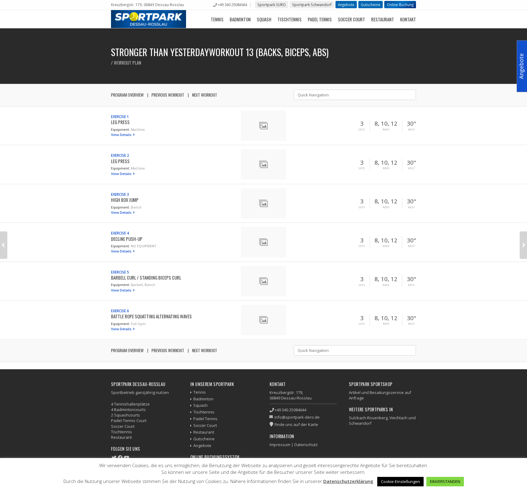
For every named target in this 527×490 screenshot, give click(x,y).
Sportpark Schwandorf (312, 4)
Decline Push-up (126, 238)
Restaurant (382, 19)
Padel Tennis (320, 19)
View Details (121, 134)
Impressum (280, 444)
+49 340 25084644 (232, 4)
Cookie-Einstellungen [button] (400, 481)
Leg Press (120, 122)
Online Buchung (400, 4)
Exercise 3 (120, 194)
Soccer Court (351, 19)
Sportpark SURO (271, 4)
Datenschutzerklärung (348, 481)
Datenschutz (306, 444)
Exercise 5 (120, 272)
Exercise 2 (120, 155)
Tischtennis (290, 19)
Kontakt (408, 19)
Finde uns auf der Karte (296, 424)
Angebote (346, 4)
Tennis (217, 19)
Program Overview (127, 95)
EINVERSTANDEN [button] (445, 481)
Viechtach (398, 417)
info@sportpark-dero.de (297, 417)
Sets (361, 129)
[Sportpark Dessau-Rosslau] (148, 19)
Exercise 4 (120, 233)
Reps (386, 129)
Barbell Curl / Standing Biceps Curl (146, 277)
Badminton (240, 19)
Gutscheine (370, 4)
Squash (264, 19)
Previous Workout (168, 95)
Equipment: (120, 129)
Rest (411, 129)
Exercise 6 (120, 310)
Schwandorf (360, 423)
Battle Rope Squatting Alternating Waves (151, 316)
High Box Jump (124, 199)
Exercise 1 (120, 116)
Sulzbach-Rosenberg (368, 417)
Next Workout (204, 95)
